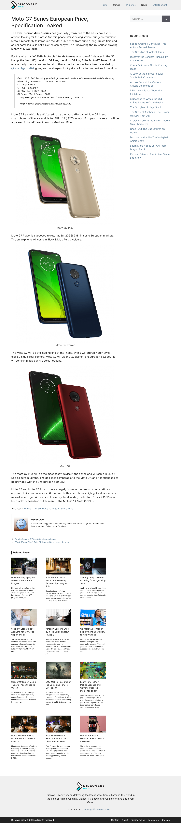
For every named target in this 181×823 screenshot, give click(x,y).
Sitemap (165, 820)
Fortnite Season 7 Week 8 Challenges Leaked (36, 539)
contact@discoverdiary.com (97, 809)
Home (104, 5)
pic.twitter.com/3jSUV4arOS (69, 97)
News (144, 5)
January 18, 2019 (62, 103)
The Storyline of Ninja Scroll (145, 107)
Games (116, 5)
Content (115, 820)
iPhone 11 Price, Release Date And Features (48, 508)
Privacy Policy (138, 820)
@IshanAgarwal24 (22, 68)
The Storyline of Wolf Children (147, 52)
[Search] (166, 19)
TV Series (131, 5)
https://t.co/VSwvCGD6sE (41, 97)
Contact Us (153, 820)
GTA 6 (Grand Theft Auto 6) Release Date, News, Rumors (42, 542)
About (125, 820)
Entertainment (160, 5)
